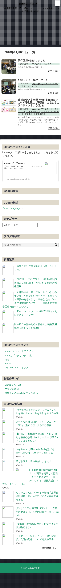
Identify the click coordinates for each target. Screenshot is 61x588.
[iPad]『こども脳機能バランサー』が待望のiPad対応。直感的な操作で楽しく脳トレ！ (37, 512)
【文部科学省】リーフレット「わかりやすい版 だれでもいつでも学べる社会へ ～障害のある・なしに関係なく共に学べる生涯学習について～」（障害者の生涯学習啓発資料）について (30, 299)
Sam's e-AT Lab (13, 385)
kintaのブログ (28, 3)
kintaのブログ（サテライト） (20, 351)
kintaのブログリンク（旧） (19, 355)
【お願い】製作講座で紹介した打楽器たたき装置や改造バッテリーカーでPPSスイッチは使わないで (37, 437)
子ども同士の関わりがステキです (33, 461)
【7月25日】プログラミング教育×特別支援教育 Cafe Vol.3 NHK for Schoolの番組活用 (35, 283)
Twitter (8, 363)
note (7, 359)
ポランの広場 (12, 389)
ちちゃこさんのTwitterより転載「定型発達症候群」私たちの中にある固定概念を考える (37, 496)
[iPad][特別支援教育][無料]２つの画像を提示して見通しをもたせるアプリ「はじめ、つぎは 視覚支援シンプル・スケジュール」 (30, 477)
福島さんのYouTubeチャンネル (21, 393)
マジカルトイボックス (16, 367)
